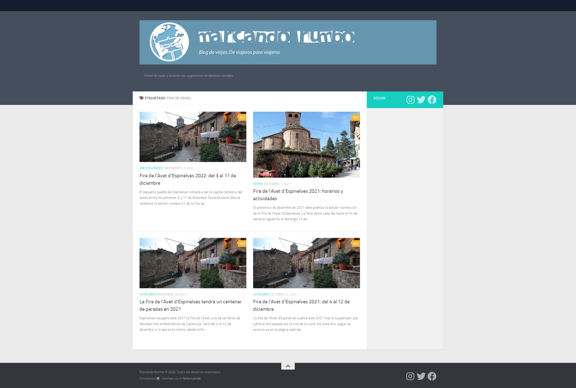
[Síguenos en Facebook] (432, 99)
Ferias (258, 184)
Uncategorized (151, 168)
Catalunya (148, 294)
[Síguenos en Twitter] (421, 99)
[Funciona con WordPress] (158, 378)
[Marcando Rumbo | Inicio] (288, 42)
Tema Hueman (191, 378)
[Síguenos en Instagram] (410, 99)
